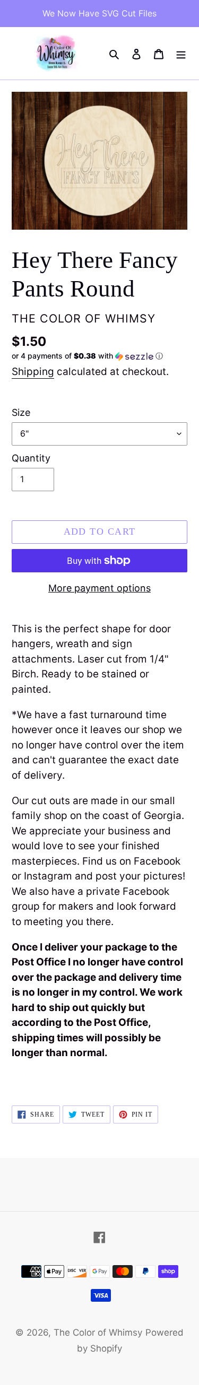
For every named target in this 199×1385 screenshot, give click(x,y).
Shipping (33, 371)
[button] (87, 356)
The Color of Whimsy (98, 1332)
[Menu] (181, 53)
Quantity (31, 458)
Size (21, 412)
